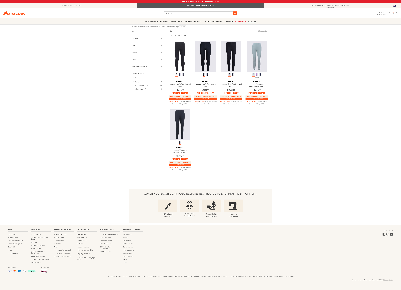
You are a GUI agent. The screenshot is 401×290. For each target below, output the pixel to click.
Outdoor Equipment (213, 21)
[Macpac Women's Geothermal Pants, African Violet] (257, 74)
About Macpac (36, 234)
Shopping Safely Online (62, 256)
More (257, 77)
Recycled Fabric (105, 244)
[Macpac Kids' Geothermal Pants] (231, 56)
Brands (229, 21)
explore (252, 21)
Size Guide (12, 247)
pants (137, 82)
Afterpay (57, 247)
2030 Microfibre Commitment (106, 247)
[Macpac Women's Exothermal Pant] (180, 124)
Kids (180, 21)
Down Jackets (128, 247)
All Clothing (127, 234)
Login (177, 101)
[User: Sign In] (393, 13)
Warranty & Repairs (15, 244)
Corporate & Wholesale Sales (39, 238)
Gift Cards (57, 244)
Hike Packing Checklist (85, 250)
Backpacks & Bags (193, 21)
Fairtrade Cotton (106, 241)
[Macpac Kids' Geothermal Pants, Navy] (233, 74)
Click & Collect (59, 241)
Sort (171, 31)
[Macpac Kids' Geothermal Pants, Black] (229, 74)
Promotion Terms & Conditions (38, 252)
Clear (134, 77)
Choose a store (382, 14)
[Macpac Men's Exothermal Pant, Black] (204, 74)
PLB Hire (80, 244)
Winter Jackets (128, 250)
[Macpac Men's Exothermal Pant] (205, 56)
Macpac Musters (83, 247)
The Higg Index (105, 251)
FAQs (10, 250)
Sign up (171, 101)
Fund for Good (82, 241)
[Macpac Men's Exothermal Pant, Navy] (207, 74)
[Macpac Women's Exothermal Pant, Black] (180, 142)
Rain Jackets (127, 253)
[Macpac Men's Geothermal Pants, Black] (176, 74)
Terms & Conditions (38, 256)
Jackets (125, 237)
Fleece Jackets (128, 256)
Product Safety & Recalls (62, 250)
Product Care (13, 253)
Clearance (240, 21)
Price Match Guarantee (62, 253)
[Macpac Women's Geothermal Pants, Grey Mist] (253, 74)
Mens (173, 21)
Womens (164, 21)
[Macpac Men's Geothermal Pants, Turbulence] (183, 74)
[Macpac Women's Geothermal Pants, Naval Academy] (260, 74)
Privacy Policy (36, 248)
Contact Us (12, 234)
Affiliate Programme (38, 245)
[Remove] (184, 27)
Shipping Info (13, 237)
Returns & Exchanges (15, 241)
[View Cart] (396, 13)
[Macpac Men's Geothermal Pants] (180, 56)
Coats (125, 262)
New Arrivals (151, 21)
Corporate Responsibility (40, 259)
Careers (34, 242)
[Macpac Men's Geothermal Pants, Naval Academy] (180, 74)
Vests (125, 259)
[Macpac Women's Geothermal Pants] (257, 56)
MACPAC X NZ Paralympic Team (86, 258)
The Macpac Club (60, 234)
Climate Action (105, 237)
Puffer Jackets (128, 244)
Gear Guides (81, 234)
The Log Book (82, 237)
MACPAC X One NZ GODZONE (84, 253)
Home (134, 27)
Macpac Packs (36, 262)
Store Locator (59, 237)
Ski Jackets (127, 241)
